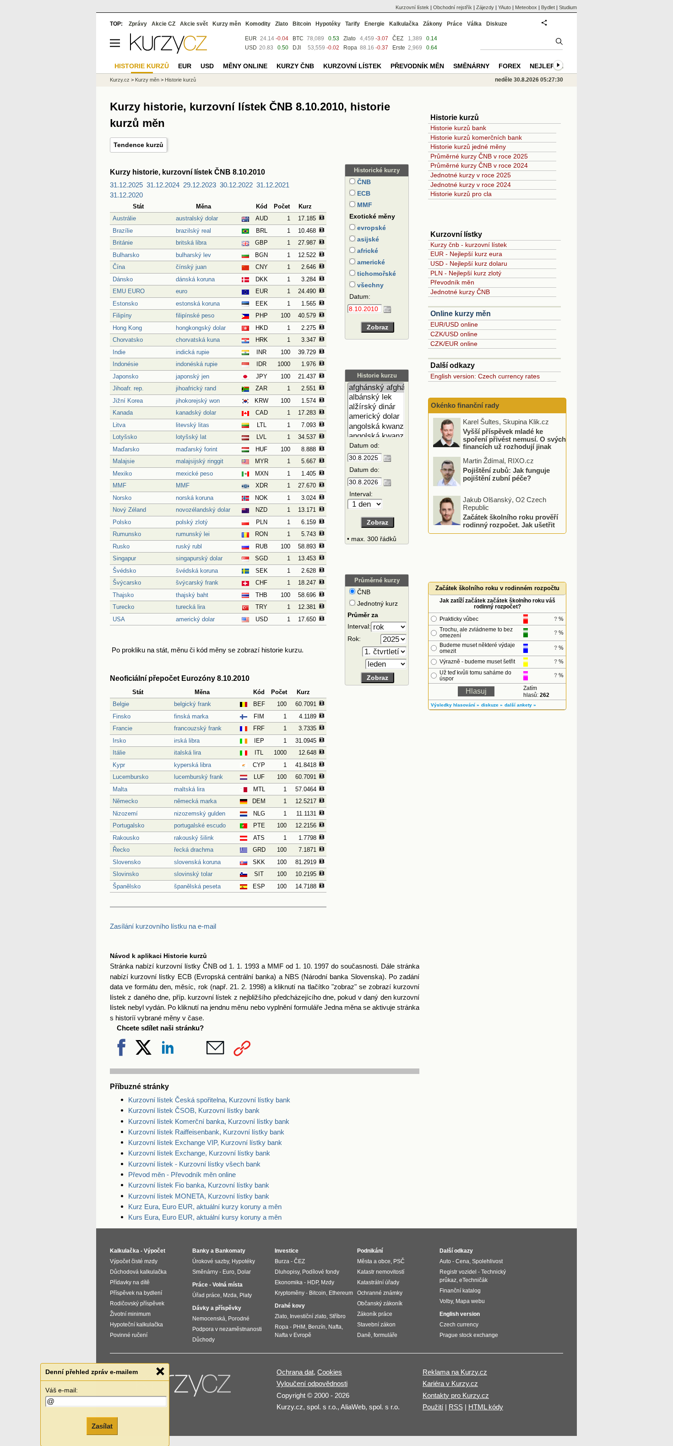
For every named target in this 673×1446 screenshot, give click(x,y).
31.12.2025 (126, 185)
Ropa (350, 47)
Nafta (335, 1327)
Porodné (239, 1318)
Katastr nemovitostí (380, 1272)
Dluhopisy (287, 1272)
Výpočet (154, 1251)
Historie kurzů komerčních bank (476, 137)
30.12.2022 (236, 185)
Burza (282, 1261)
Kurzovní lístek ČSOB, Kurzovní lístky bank (194, 1110)
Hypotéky (328, 24)
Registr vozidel (458, 1272)
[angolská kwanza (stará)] (376, 436)
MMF (363, 204)
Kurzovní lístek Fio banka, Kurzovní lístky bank (198, 1185)
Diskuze (496, 24)
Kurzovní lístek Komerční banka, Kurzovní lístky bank (208, 1121)
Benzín (317, 1327)
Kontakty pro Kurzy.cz (456, 1395)
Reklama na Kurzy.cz (455, 1372)
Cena (462, 1261)
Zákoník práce (374, 1314)
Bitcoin (302, 24)
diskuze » (492, 704)
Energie (374, 24)
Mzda (230, 1295)
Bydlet (548, 7)
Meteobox (526, 7)
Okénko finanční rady (465, 405)
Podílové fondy (320, 1272)
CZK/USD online (454, 334)
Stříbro (337, 1316)
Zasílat (102, 1426)
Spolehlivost (487, 1261)
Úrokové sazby (210, 1261)
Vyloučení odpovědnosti (312, 1383)
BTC (298, 38)
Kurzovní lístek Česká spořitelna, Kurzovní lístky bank (209, 1100)
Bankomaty (230, 1251)
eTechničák (473, 1280)
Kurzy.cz (120, 79)
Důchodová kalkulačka (138, 1272)
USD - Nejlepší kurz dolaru (468, 263)
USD (251, 47)
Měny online (245, 66)
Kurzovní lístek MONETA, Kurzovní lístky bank (198, 1196)
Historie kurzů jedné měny (468, 146)
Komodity (258, 24)
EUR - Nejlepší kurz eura (466, 253)
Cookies (329, 1372)
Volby (446, 1301)
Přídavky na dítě (130, 1282)
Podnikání (370, 1251)
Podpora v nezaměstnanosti (227, 1329)
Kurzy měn (226, 24)
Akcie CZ (163, 24)
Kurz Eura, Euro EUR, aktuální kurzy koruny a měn (205, 1206)
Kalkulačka (403, 24)
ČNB (363, 182)
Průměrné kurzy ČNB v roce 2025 (479, 156)
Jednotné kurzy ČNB (460, 292)
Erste (398, 47)
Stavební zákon (376, 1324)
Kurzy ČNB (295, 66)
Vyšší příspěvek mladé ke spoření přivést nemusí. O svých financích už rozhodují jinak (514, 438)
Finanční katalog (460, 1290)
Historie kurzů (180, 79)
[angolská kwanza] (376, 427)
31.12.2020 (126, 195)
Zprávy (138, 24)
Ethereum (341, 1293)
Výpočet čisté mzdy (133, 1261)
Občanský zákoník (379, 1303)
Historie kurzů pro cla (461, 193)
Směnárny (471, 66)
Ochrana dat (295, 1372)
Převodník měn (452, 282)
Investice (287, 1251)
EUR (251, 38)
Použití (433, 1407)
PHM (299, 1327)
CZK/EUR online (454, 343)
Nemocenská (208, 1318)
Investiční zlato (308, 1316)
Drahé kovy (290, 1306)
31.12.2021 (272, 185)
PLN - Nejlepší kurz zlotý (465, 273)
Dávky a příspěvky (216, 1308)
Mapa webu (470, 1301)
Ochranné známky (379, 1293)
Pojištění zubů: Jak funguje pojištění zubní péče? (506, 474)
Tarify (352, 24)
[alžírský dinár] (376, 407)
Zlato (349, 38)
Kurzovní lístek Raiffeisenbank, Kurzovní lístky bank (206, 1132)
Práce (454, 24)
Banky (200, 1251)
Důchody (203, 1339)
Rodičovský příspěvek (137, 1303)
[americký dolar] (376, 417)
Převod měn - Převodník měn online (182, 1174)
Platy (245, 1295)
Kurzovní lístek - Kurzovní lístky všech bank (194, 1164)
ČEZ (397, 38)
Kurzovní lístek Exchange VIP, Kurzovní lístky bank (205, 1142)
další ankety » (520, 704)
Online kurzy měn (460, 314)
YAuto (504, 7)
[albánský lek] (376, 397)
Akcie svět (194, 24)
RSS (456, 1407)
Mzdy (327, 1282)
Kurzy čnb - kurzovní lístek (468, 244)
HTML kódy (485, 1407)
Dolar (244, 1272)
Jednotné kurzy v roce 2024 (470, 184)
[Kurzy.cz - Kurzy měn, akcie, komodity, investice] (168, 51)
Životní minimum (130, 1314)
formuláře (385, 1335)
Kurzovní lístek (412, 7)
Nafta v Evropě (293, 1335)
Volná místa (227, 1285)
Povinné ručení (128, 1335)
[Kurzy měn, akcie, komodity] (184, 1388)
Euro (228, 1272)
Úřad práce (206, 1295)
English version (460, 1314)
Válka (474, 24)
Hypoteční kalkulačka (136, 1324)
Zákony (432, 24)
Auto (445, 1261)
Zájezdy (485, 7)
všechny (369, 285)
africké (366, 250)
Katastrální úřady (378, 1282)
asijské (367, 239)
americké (370, 262)
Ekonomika (289, 1282)
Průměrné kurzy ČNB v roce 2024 (479, 165)
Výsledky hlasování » (455, 704)
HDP (312, 1282)
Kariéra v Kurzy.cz (450, 1383)
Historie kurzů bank (458, 127)
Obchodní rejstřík (452, 7)
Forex (510, 66)
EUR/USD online (454, 324)
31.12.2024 (163, 185)
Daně (364, 1335)
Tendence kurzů (138, 144)
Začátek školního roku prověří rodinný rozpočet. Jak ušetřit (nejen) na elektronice (510, 524)
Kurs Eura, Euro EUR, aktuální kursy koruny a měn (205, 1217)
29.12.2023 (199, 185)
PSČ (399, 1261)
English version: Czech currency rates (485, 376)
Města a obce (374, 1261)
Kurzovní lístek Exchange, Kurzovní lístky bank (199, 1153)
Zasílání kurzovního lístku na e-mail (163, 926)
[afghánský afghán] (376, 388)
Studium (568, 7)
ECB (362, 193)
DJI (297, 47)
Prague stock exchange (469, 1335)
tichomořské (375, 273)
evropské (370, 227)
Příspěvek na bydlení (136, 1293)
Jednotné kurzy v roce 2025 (470, 175)
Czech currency (459, 1324)
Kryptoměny (289, 1293)
